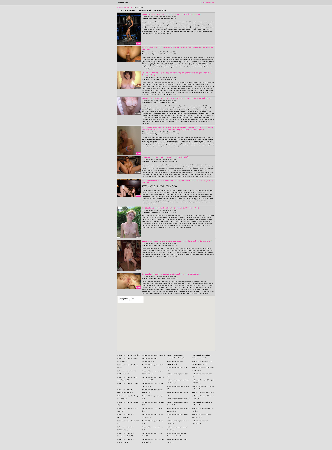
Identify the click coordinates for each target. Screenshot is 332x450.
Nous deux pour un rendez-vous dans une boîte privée (165, 157)
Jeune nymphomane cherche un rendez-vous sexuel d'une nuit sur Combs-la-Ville (177, 241)
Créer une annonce (207, 3)
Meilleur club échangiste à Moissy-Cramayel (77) (153, 441)
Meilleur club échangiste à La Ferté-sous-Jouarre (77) (153, 378)
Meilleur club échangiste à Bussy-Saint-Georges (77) (127, 378)
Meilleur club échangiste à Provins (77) (177, 416)
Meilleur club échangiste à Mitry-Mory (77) (152, 434)
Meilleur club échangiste (124, 7)
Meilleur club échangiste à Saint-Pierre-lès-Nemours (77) (202, 356)
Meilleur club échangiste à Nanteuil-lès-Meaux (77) (178, 381)
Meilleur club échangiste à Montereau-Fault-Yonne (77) (176, 356)
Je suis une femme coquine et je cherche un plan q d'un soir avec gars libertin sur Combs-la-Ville (177, 74)
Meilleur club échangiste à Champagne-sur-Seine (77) (125, 391)
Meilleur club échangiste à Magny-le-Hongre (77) (152, 416)
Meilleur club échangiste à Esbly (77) (153, 355)
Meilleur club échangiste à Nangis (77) (177, 375)
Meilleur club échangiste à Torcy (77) (203, 392)
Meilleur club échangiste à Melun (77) (152, 428)
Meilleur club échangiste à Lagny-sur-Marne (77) (152, 385)
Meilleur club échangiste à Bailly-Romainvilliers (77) (127, 360)
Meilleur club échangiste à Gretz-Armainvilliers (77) (152, 372)
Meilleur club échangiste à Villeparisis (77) (200, 422)
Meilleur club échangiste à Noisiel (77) (177, 394)
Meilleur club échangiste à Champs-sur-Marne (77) (128, 397)
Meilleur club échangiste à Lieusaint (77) (153, 403)
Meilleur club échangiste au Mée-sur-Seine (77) (152, 391)
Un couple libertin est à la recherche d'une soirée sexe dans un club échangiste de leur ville (177, 181)
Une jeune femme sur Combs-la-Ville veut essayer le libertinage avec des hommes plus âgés (177, 48)
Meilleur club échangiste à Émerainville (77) (125, 441)
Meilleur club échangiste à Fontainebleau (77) (150, 360)
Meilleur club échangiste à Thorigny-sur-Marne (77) (203, 387)
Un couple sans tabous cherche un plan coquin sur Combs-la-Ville (170, 208)
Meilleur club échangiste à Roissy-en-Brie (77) (177, 428)
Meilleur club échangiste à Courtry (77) (128, 422)
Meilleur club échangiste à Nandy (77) (177, 369)
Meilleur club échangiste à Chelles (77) (128, 403)
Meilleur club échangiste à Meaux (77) (152, 422)
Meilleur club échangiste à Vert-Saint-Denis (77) (201, 416)
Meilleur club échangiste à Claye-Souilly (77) (127, 409)
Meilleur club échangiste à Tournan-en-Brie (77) (203, 397)
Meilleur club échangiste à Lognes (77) (152, 409)
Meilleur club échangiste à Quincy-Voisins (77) (177, 422)
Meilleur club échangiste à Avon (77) (128, 355)
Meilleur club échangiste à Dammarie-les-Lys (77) (125, 428)
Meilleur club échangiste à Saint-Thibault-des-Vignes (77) (202, 362)
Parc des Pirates (123, 3)
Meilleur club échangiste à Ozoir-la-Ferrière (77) (178, 403)
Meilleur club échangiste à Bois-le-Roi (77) (128, 366)
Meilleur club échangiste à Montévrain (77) (175, 362)
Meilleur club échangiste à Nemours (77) (178, 387)
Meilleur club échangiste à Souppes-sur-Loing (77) (203, 381)
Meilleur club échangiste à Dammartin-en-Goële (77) (125, 434)
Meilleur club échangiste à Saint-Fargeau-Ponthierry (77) (177, 434)
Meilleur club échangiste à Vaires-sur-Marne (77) (202, 403)
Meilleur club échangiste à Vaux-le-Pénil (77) (202, 409)
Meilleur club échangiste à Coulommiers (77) (125, 416)
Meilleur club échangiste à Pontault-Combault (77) (178, 409)
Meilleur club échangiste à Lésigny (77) (152, 397)
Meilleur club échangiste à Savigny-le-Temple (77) (203, 369)
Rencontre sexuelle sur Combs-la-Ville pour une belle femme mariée (171, 14)
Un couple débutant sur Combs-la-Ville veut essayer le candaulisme (171, 274)
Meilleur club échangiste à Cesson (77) (128, 385)
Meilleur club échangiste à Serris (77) (202, 375)
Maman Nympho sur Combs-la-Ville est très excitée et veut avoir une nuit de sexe (177, 98)
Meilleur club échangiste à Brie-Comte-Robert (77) (127, 372)
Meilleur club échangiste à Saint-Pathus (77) (177, 441)
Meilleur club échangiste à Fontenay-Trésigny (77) (153, 366)
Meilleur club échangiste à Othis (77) (178, 398)
